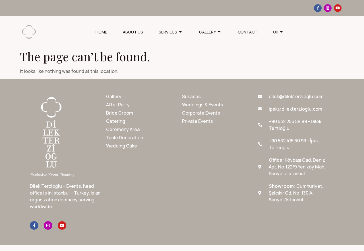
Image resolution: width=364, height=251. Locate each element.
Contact (247, 32)
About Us (133, 32)
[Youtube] (338, 8)
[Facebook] (318, 8)
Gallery (207, 32)
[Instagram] (328, 8)
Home (101, 32)
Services (168, 32)
